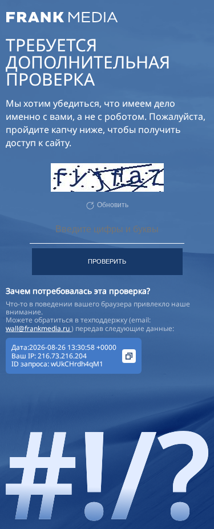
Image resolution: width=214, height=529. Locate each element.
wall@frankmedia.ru (38, 328)
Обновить (112, 205)
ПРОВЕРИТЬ (107, 261)
